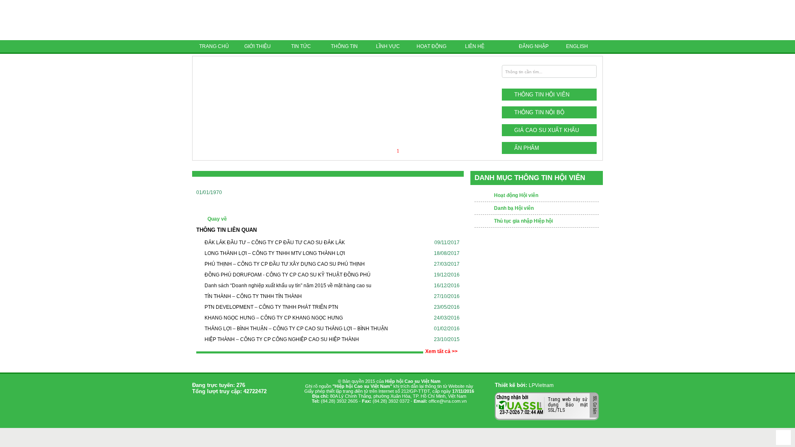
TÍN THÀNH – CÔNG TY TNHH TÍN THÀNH (253, 296)
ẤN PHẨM (526, 148)
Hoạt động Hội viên (516, 195)
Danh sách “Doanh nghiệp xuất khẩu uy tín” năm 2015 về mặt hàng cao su (288, 285)
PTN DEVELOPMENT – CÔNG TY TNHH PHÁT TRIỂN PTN (271, 307)
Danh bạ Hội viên (514, 208)
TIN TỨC (301, 46)
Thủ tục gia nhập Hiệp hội (523, 221)
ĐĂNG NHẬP (534, 46)
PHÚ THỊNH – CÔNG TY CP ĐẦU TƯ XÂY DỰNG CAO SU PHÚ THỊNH (285, 264)
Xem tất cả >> (441, 351)
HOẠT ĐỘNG (431, 46)
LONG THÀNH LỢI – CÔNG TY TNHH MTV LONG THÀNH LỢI (275, 253)
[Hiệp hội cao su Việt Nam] (250, 20)
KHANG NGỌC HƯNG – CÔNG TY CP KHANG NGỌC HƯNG (274, 317)
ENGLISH (577, 46)
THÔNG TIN (344, 46)
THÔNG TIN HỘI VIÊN (541, 94)
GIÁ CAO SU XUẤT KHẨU (546, 130)
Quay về (217, 218)
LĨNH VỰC (388, 46)
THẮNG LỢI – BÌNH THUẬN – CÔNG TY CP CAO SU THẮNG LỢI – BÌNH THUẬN (296, 328)
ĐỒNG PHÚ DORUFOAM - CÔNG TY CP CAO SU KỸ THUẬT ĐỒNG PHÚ (288, 274)
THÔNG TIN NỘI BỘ (539, 112)
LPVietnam (541, 385)
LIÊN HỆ (474, 46)
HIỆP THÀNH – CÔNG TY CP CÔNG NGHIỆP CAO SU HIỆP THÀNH (282, 339)
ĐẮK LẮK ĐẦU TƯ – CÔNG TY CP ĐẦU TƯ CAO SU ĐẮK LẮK (275, 242)
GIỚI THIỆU (257, 46)
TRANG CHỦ (214, 46)
